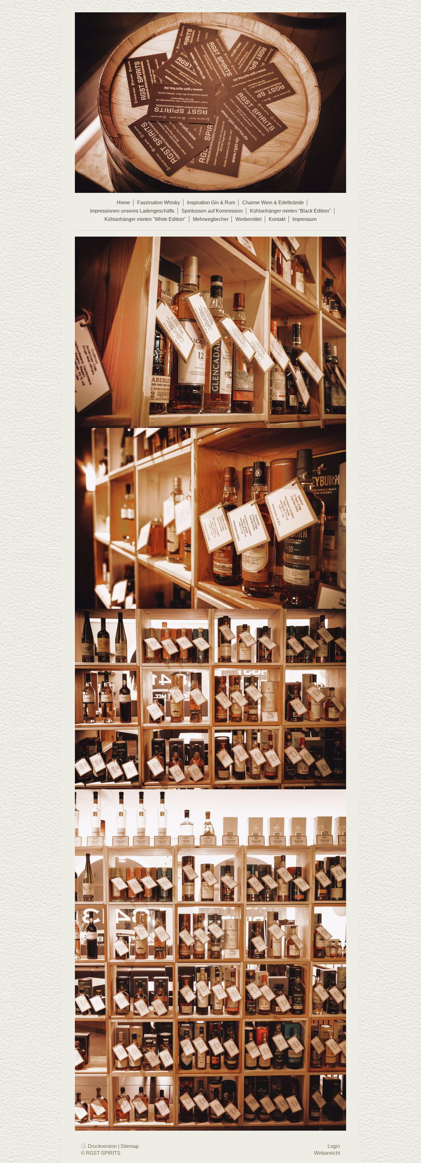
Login (334, 1146)
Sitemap (130, 1146)
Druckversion (102, 1146)
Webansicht (327, 1153)
